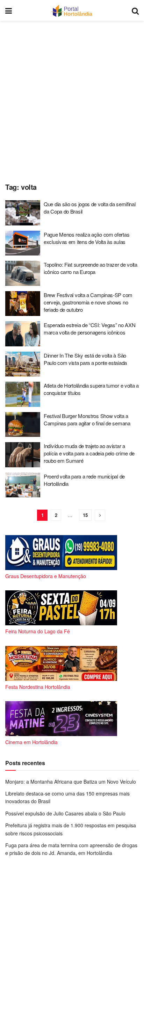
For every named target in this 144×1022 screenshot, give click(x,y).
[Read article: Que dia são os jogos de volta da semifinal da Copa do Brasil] (22, 212)
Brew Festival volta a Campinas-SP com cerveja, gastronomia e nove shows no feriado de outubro (88, 302)
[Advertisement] (72, 100)
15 (85, 515)
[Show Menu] (8, 10)
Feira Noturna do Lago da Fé (37, 631)
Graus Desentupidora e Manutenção (45, 576)
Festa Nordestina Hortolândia (37, 686)
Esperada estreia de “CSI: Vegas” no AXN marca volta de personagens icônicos (89, 328)
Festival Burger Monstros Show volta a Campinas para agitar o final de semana (87, 419)
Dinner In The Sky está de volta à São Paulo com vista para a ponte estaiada (85, 359)
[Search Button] (135, 10)
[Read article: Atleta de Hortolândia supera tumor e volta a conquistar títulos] (22, 394)
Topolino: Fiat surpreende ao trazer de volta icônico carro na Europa (90, 268)
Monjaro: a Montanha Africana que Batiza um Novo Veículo (70, 781)
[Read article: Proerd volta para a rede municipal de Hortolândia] (22, 485)
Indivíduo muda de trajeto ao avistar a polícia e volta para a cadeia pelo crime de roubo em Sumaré (89, 453)
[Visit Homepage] (72, 10)
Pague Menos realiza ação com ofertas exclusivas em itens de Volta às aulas (86, 238)
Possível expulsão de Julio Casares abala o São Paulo (65, 813)
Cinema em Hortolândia (31, 742)
